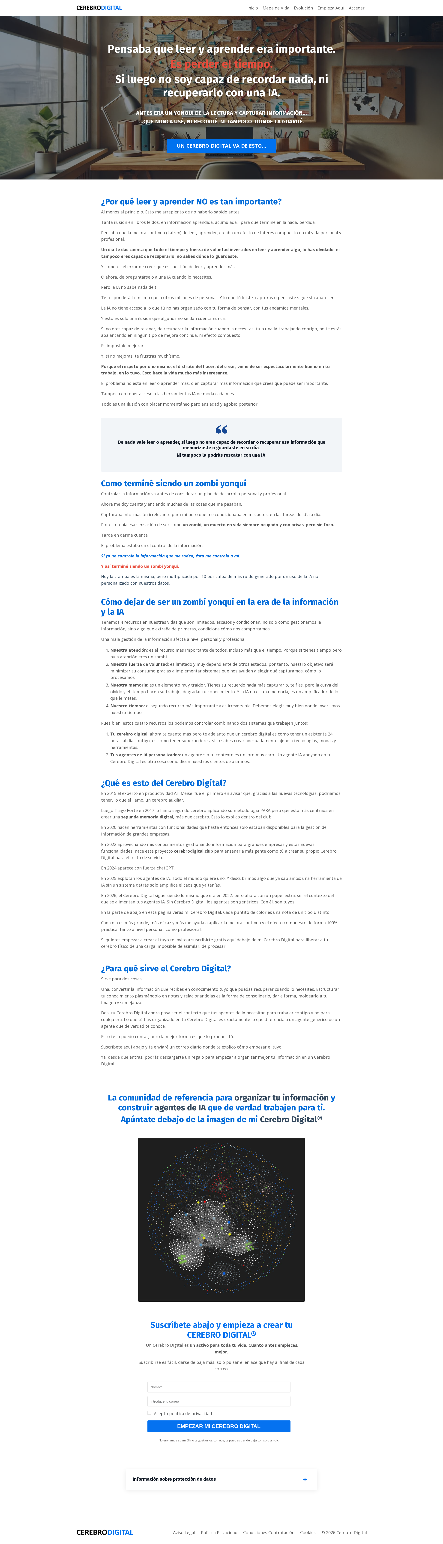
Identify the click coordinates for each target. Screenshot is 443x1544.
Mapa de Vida (276, 8)
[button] (218, 1413)
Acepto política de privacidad (183, 1413)
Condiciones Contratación (268, 1532)
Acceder (357, 8)
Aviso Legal (184, 1532)
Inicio (252, 8)
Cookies (308, 1532)
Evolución (303, 8)
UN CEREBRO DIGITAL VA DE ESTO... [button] (221, 145)
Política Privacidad (219, 1532)
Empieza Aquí (330, 8)
